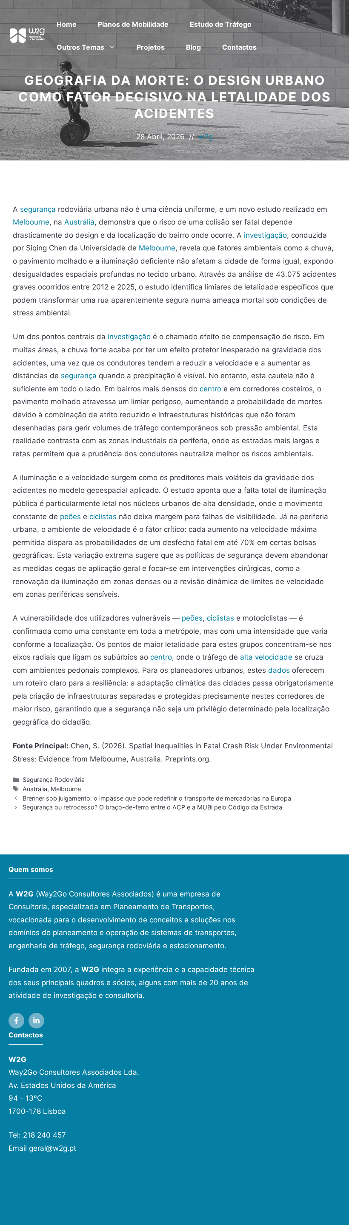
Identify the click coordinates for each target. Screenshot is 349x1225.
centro (210, 389)
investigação (265, 235)
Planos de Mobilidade (133, 24)
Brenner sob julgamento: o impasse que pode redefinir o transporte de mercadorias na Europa (157, 798)
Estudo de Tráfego (221, 24)
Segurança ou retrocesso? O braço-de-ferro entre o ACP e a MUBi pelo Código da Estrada (152, 807)
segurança (38, 209)
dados (279, 670)
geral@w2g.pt (52, 1148)
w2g (205, 136)
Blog (193, 47)
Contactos (239, 47)
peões (70, 516)
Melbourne (31, 222)
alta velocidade (266, 657)
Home (67, 24)
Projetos (151, 47)
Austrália (79, 222)
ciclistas (103, 516)
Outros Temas (80, 47)
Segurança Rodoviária (54, 779)
